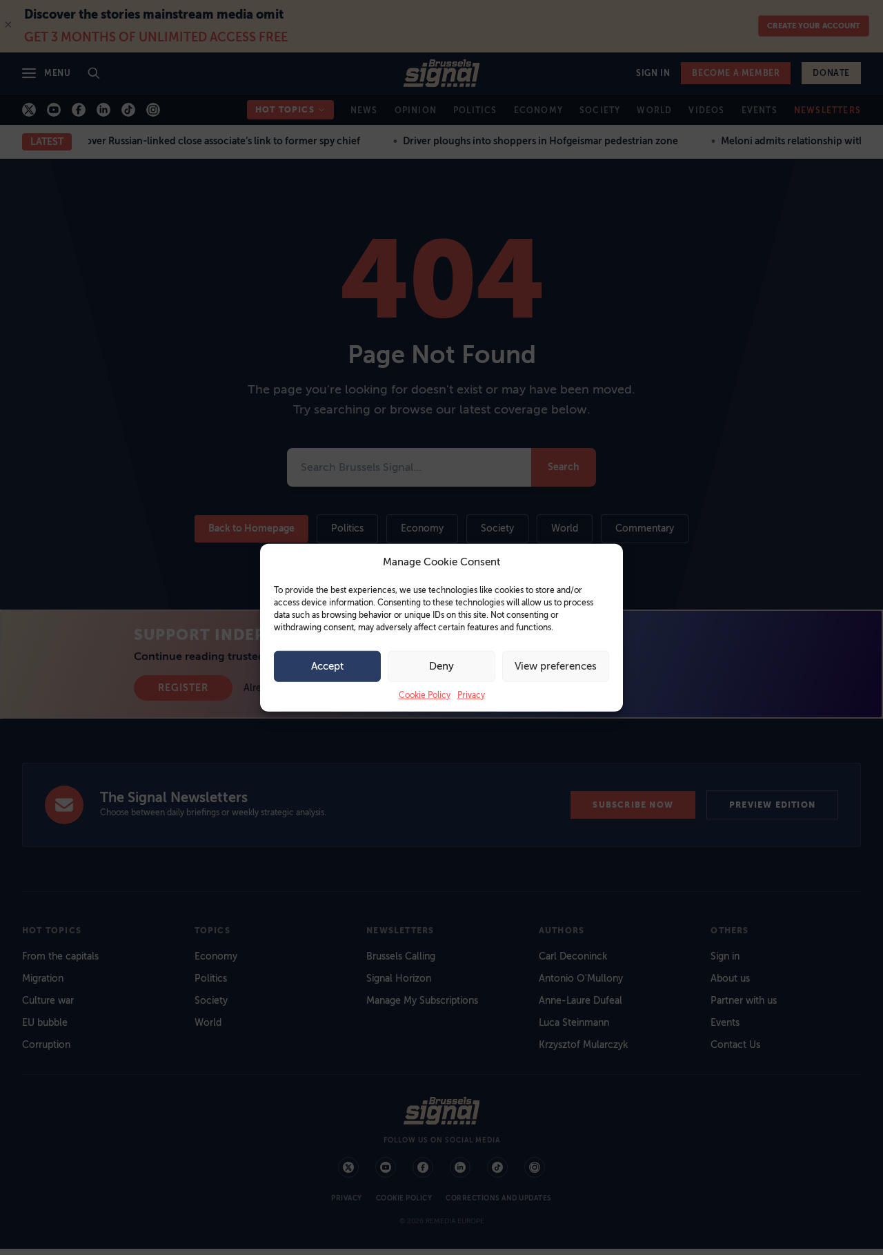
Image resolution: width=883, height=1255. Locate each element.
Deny (441, 666)
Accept (327, 666)
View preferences (556, 666)
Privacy (471, 694)
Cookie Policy (424, 694)
